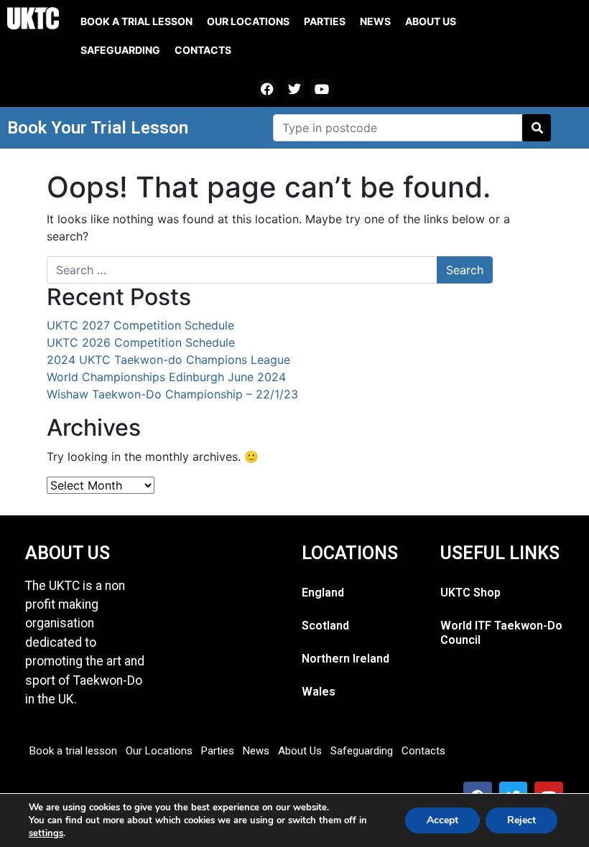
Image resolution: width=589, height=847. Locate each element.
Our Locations (248, 21)
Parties (324, 21)
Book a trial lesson (136, 21)
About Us (430, 21)
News (375, 21)
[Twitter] (294, 89)
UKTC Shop (470, 592)
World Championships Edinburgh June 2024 (166, 377)
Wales (318, 691)
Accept (442, 820)
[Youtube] (321, 89)
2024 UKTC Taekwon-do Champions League (168, 359)
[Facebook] (267, 89)
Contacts (203, 50)
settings (46, 833)
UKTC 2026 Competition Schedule (141, 342)
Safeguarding (120, 50)
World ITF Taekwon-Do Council (501, 633)
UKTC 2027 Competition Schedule (140, 325)
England (323, 592)
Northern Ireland (345, 658)
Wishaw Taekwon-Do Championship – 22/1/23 (172, 394)
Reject (521, 820)
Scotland (325, 625)
